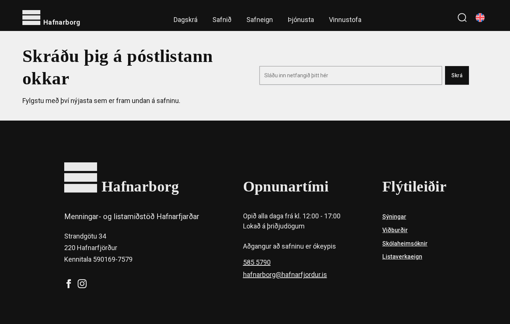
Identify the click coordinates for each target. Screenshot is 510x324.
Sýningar (394, 216)
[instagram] (82, 283)
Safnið (221, 20)
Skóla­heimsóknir (404, 243)
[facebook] (68, 283)
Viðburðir (395, 230)
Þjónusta (301, 20)
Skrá (457, 75)
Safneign (259, 20)
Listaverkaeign (402, 256)
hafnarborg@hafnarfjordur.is (285, 274)
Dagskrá (186, 20)
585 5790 (257, 262)
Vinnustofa (345, 20)
